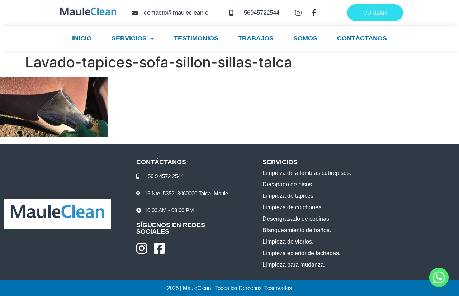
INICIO (82, 38)
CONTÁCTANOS (362, 38)
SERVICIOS (129, 38)
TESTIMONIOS (196, 38)
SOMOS (305, 38)
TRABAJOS (256, 38)
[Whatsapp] (439, 277)
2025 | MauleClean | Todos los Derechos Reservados (229, 288)
